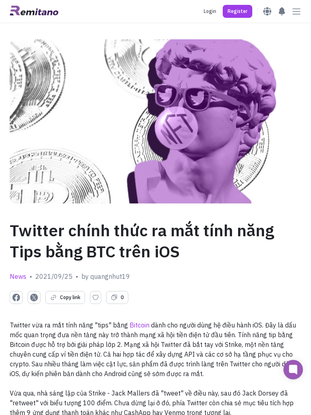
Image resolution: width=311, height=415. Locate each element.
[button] (237, 11)
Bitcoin (139, 325)
